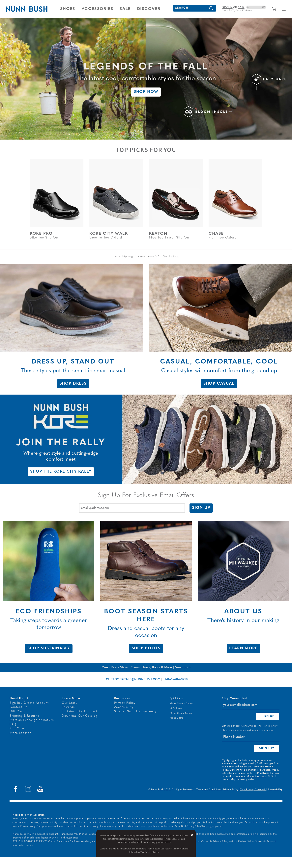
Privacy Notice (171, 838)
